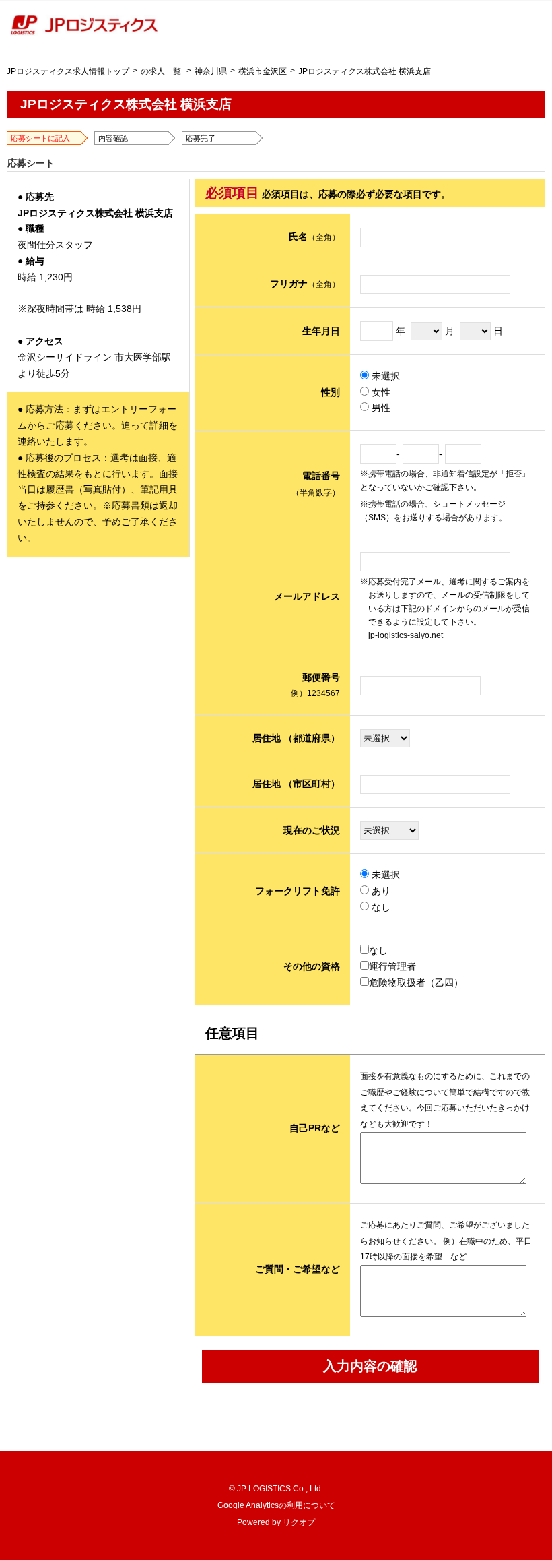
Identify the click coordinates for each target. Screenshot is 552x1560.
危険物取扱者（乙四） (416, 982)
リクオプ (299, 1522)
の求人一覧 (161, 71)
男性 (379, 407)
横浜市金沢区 (262, 71)
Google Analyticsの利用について (276, 1505)
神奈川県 (211, 71)
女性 (379, 392)
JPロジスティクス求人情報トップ (68, 71)
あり (379, 890)
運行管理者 (392, 966)
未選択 (384, 376)
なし (379, 907)
